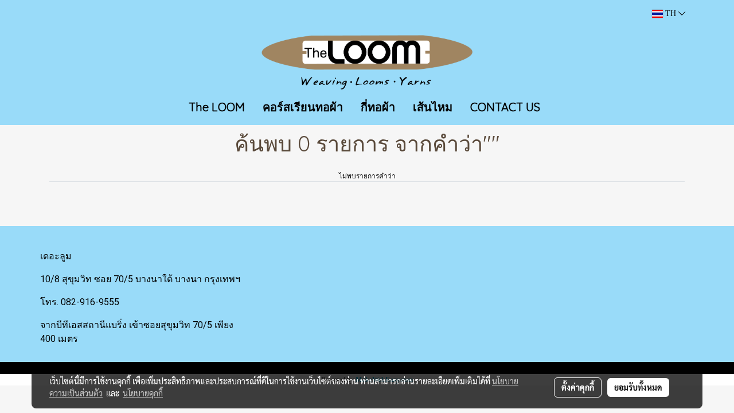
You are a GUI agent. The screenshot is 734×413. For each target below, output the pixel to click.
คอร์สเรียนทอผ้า (303, 107)
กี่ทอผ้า (378, 107)
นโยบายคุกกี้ (143, 393)
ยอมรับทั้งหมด (638, 387)
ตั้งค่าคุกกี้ (577, 387)
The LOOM (217, 107)
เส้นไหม (432, 107)
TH (670, 13)
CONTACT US (505, 107)
